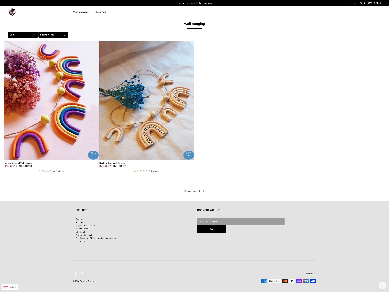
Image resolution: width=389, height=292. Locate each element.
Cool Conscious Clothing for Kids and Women (96, 238)
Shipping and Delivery (85, 225)
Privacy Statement (84, 235)
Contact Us (80, 241)
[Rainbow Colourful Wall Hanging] (51, 100)
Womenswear (81, 12)
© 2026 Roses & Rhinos (83, 281)
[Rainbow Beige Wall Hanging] (146, 100)
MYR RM (310, 274)
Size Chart (80, 232)
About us (79, 222)
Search (79, 219)
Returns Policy (82, 229)
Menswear (100, 12)
